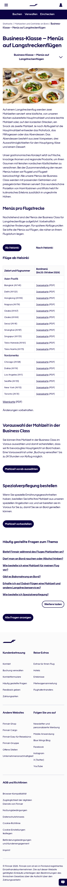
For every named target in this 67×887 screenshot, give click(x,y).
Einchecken (47, 14)
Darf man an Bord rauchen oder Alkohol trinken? (33, 558)
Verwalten (31, 14)
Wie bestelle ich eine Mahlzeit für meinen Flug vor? (31, 567)
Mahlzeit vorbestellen (18, 524)
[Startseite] (33, 5)
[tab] (12, 247)
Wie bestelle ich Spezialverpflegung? (26, 594)
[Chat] (63, 882)
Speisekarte (42, 285)
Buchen (17, 14)
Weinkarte (9, 401)
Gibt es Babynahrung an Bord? (22, 576)
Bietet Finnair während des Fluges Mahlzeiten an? (33, 551)
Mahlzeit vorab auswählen (21, 469)
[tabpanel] (33, 333)
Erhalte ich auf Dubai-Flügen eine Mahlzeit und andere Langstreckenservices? (31, 585)
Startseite (7, 23)
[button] (6, 5)
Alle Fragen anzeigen (18, 617)
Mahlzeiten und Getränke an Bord (31, 23)
